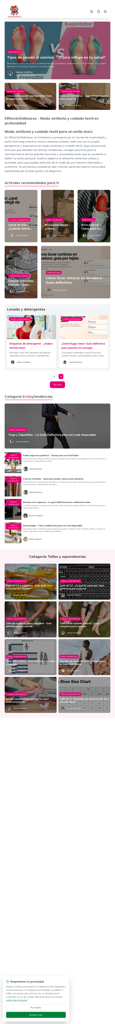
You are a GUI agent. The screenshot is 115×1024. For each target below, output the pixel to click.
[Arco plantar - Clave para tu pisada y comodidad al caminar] (94, 216)
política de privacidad (16, 1000)
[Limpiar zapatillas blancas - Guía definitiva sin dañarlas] (21, 272)
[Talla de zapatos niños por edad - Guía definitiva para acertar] (31, 619)
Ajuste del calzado (15, 91)
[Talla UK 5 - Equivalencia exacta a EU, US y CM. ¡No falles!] (84, 695)
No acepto (36, 1007)
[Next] (61, 376)
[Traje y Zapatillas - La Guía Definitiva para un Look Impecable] (58, 426)
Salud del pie (14, 52)
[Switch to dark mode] (105, 11)
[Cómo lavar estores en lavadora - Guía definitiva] (75, 272)
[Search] (98, 11)
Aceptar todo (36, 1015)
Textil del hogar (53, 272)
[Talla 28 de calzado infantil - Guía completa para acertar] (84, 619)
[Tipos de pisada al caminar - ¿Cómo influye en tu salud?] (58, 50)
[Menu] (91, 12)
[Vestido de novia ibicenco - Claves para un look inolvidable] (84, 657)
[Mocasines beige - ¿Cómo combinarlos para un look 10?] (57, 216)
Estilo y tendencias (54, 220)
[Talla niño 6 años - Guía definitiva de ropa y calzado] (31, 657)
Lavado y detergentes (19, 220)
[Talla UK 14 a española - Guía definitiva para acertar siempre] (31, 582)
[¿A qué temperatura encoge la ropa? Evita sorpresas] (31, 695)
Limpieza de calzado (70, 91)
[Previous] (54, 376)
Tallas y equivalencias (16, 581)
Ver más (57, 384)
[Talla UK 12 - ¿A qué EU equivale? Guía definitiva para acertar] (84, 582)
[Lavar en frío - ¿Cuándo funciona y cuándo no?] (21, 216)
